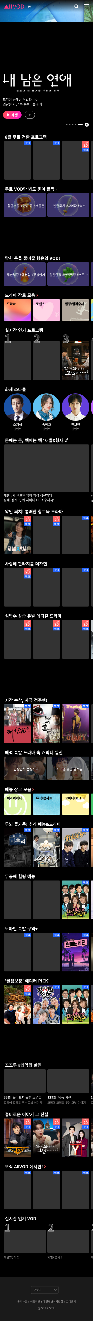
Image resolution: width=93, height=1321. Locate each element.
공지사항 (22, 1301)
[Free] (17, 160)
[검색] (76, 6)
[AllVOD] (14, 6)
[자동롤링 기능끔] (86, 124)
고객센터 (71, 1301)
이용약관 (35, 1301)
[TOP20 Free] (75, 160)
